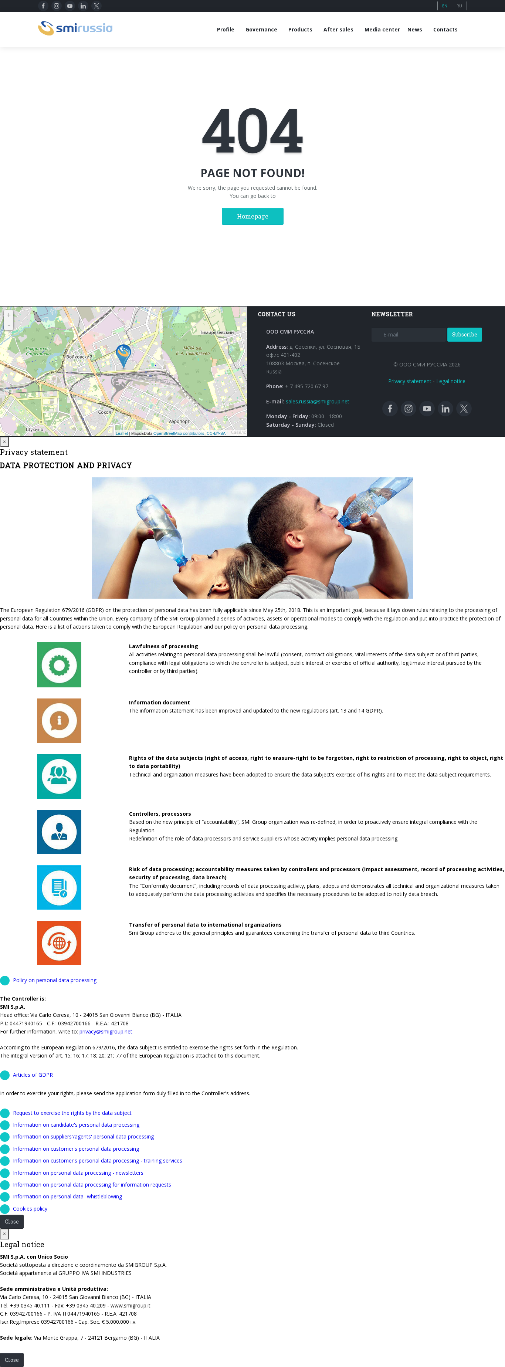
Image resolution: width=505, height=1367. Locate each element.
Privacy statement (409, 381)
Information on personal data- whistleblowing (67, 1196)
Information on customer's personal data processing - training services (97, 1160)
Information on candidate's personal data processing (76, 1124)
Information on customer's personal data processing (76, 1148)
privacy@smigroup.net (105, 1031)
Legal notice (450, 381)
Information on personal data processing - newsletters (78, 1172)
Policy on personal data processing (54, 980)
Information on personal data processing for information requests (92, 1184)
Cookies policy (30, 1208)
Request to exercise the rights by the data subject (72, 1112)
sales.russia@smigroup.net (317, 401)
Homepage (252, 216)
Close (12, 1221)
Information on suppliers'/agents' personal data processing (83, 1136)
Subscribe (464, 334)
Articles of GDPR (33, 1074)
